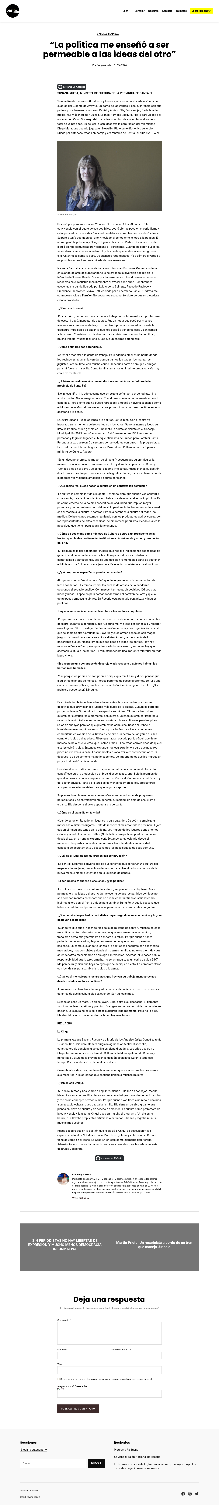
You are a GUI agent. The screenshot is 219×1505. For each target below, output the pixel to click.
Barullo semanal (108, 34)
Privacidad (34, 1490)
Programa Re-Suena (126, 1449)
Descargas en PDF (201, 10)
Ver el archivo (80, 1198)
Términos (24, 1490)
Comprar (140, 10)
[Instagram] (190, 1494)
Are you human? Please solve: (72, 1386)
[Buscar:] (52, 1464)
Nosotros (153, 10)
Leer (125, 10)
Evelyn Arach (104, 65)
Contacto (167, 10)
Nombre (62, 1349)
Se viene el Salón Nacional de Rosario (137, 1457)
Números (181, 10)
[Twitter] (196, 1494)
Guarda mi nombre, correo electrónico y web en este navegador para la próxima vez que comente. (107, 1379)
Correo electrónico (121, 1349)
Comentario (64, 1320)
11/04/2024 (120, 65)
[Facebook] (183, 1494)
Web (59, 1364)
